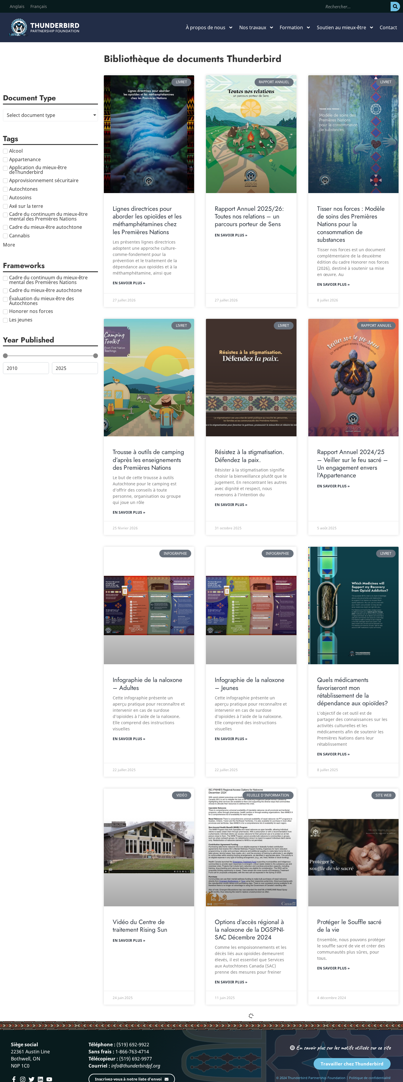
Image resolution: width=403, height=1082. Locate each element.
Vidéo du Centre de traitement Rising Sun (140, 926)
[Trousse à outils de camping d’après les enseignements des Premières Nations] (149, 378)
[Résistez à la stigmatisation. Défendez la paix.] (251, 378)
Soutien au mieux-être (341, 27)
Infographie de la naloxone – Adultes (147, 683)
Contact (388, 27)
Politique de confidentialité (370, 1078)
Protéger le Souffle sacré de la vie (349, 926)
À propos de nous (205, 27)
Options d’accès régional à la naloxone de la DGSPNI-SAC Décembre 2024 (249, 930)
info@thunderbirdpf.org (135, 1066)
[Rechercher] (395, 6)
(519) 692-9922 (133, 1044)
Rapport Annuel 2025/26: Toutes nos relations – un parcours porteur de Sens (249, 216)
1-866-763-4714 (132, 1051)
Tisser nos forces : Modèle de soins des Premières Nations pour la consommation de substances (351, 224)
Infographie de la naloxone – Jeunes (249, 683)
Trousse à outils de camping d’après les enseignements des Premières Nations (148, 460)
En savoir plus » (129, 282)
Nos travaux (252, 27)
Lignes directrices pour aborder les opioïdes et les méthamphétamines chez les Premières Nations (147, 220)
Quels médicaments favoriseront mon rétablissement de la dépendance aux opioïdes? (352, 691)
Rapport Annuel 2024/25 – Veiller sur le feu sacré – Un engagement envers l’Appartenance (352, 464)
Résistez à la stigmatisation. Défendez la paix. (249, 456)
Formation (291, 27)
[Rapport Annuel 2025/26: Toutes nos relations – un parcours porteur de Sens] (251, 134)
